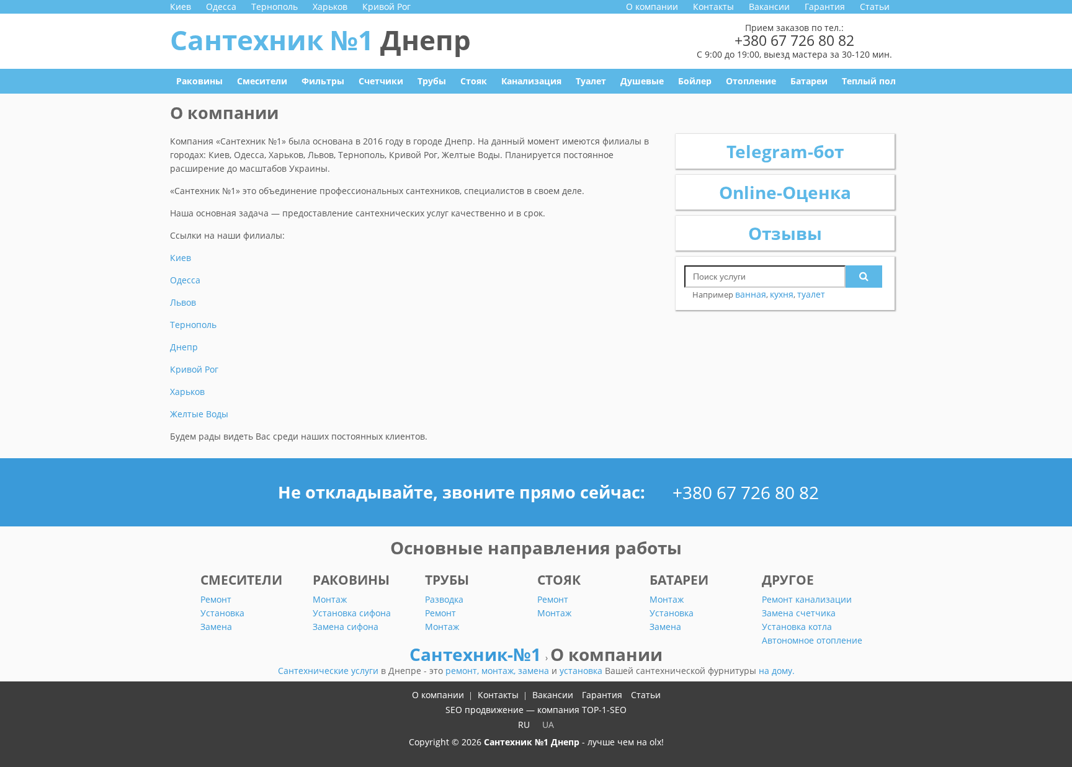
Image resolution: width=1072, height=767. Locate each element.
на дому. (777, 670)
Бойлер (695, 81)
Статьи (875, 6)
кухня (781, 294)
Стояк (473, 81)
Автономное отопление (812, 640)
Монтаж (330, 599)
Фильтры (323, 81)
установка (582, 670)
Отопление (751, 81)
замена (535, 670)
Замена (216, 626)
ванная (750, 294)
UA (548, 724)
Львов (183, 302)
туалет (811, 294)
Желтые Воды (199, 414)
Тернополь (274, 6)
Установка (222, 613)
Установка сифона (352, 613)
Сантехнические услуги (329, 670)
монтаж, (499, 670)
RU (524, 724)
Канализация (531, 81)
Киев (180, 6)
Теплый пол (869, 81)
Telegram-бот (785, 151)
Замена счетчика (799, 613)
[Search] (864, 276)
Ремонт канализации (807, 599)
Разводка (444, 599)
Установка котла (797, 626)
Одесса (221, 6)
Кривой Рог (386, 6)
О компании (652, 6)
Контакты (713, 6)
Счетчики (381, 81)
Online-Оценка (785, 192)
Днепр (184, 347)
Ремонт (215, 599)
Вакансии (769, 6)
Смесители (262, 81)
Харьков (330, 6)
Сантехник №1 (320, 39)
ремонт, (463, 670)
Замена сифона (345, 626)
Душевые (642, 81)
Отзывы (785, 233)
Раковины (199, 81)
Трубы (432, 81)
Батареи (809, 81)
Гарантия (825, 6)
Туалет (591, 81)
